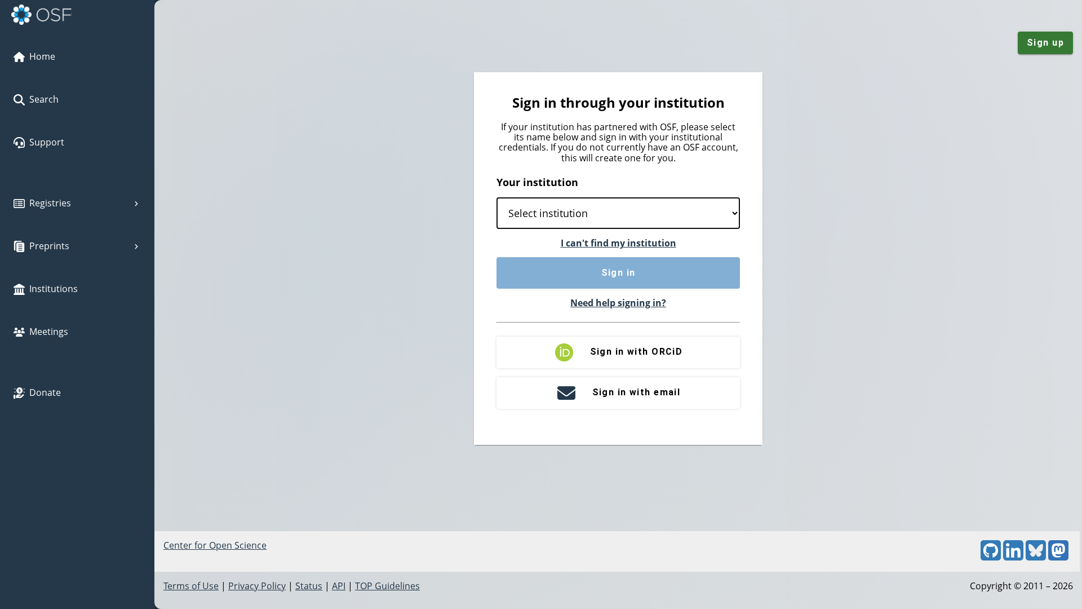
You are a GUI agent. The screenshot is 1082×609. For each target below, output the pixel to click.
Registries (50, 203)
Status (308, 586)
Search (44, 99)
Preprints (49, 246)
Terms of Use (191, 586)
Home (42, 56)
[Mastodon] (1058, 557)
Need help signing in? (618, 303)
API (338, 586)
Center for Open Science (215, 545)
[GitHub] (991, 557)
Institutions (53, 289)
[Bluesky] (1036, 557)
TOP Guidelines (387, 586)
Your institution (537, 182)
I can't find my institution (618, 243)
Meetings (48, 331)
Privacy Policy (257, 586)
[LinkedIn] (1013, 557)
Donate (45, 392)
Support (46, 142)
